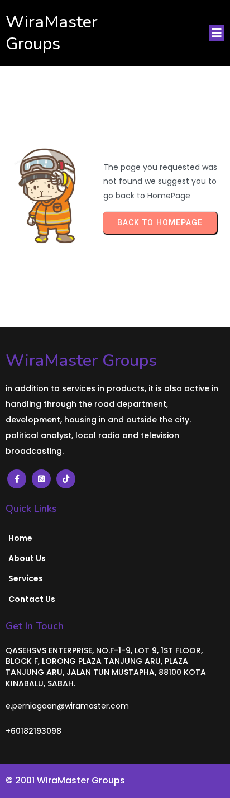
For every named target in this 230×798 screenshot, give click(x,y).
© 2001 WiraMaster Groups (65, 780)
